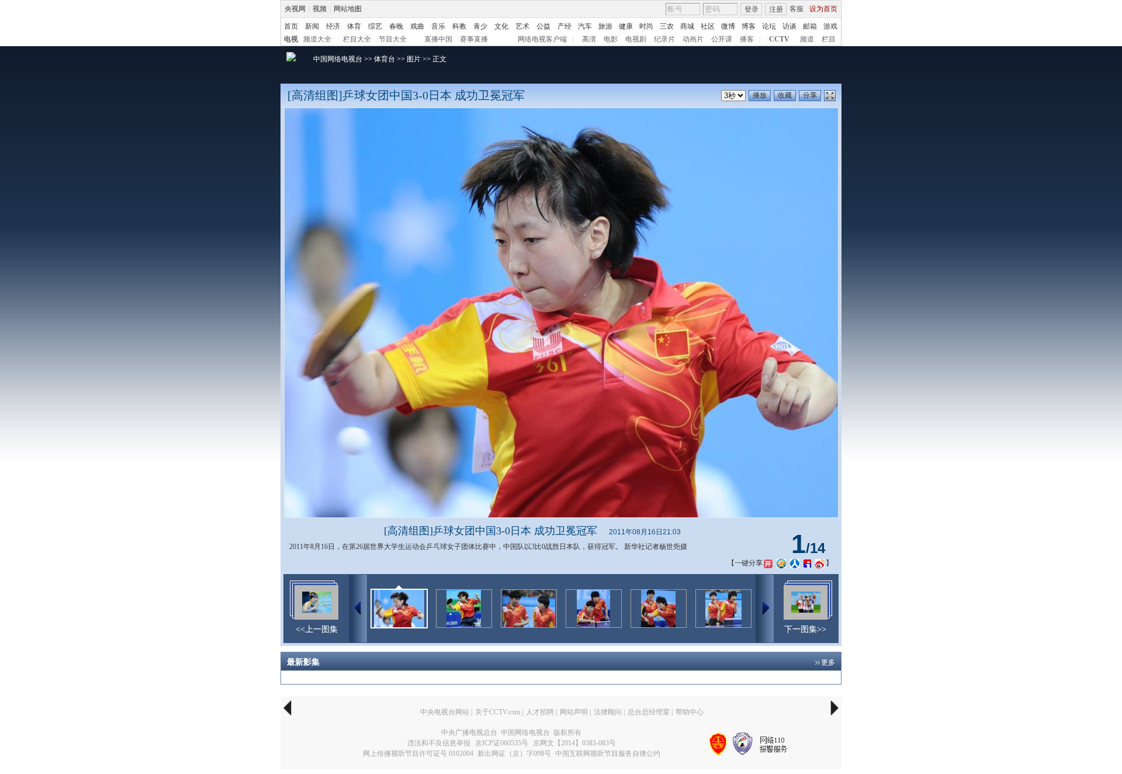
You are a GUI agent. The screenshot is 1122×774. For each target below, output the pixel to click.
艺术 (522, 26)
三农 (667, 26)
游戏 (830, 26)
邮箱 (810, 26)
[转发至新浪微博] (820, 563)
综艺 (375, 26)
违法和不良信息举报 (438, 743)
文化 (501, 26)
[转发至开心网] (768, 563)
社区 (708, 26)
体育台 (384, 59)
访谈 (789, 26)
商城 (687, 26)
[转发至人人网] (795, 563)
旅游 (605, 26)
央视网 (295, 9)
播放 (760, 95)
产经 (564, 26)
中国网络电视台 (337, 59)
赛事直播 (474, 39)
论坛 (769, 26)
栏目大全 (357, 39)
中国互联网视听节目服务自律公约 (607, 753)
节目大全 (393, 39)
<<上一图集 (317, 629)
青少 (480, 26)
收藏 (785, 95)
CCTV (779, 39)
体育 (354, 26)
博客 (749, 26)
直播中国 (438, 39)
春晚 (396, 26)
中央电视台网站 (444, 712)
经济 (333, 26)
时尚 (646, 26)
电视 (291, 39)
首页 (291, 26)
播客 (747, 39)
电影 (611, 39)
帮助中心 (690, 712)
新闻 (312, 26)
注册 (776, 9)
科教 (459, 26)
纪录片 (664, 39)
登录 (751, 9)
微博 (728, 26)
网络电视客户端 (542, 39)
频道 (807, 39)
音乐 (438, 26)
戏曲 (417, 26)
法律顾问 (608, 712)
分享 (810, 95)
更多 (828, 662)
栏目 (829, 39)
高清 (589, 39)
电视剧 (635, 39)
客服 (796, 9)
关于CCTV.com (497, 712)
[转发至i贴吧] (807, 563)
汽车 (585, 26)
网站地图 (348, 9)
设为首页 (823, 9)
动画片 (693, 39)
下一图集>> (805, 629)
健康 (626, 26)
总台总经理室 (649, 712)
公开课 (721, 39)
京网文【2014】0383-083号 (574, 743)
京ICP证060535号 (501, 743)
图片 (414, 59)
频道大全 (317, 39)
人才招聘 (540, 712)
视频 (320, 9)
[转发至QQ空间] (781, 563)
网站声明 (574, 712)
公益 (543, 26)
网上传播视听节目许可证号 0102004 (418, 753)
